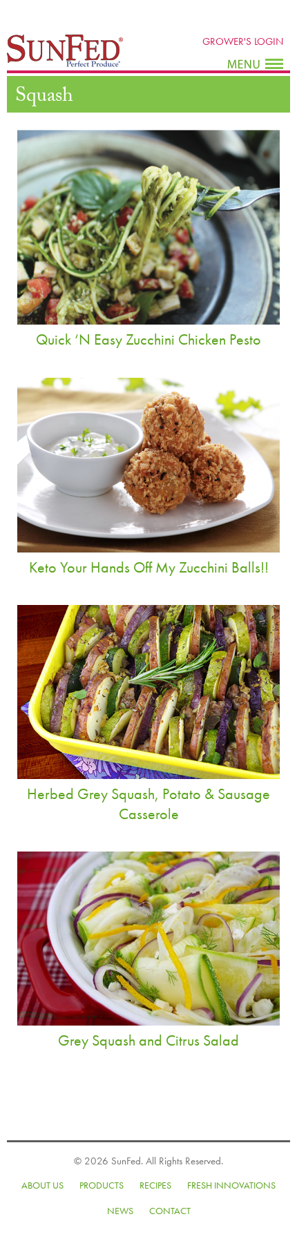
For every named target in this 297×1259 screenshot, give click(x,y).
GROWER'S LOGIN (242, 41)
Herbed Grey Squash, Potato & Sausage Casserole (148, 804)
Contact (170, 1210)
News (120, 1210)
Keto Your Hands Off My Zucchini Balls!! (149, 567)
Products (101, 1185)
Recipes (155, 1185)
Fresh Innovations (231, 1185)
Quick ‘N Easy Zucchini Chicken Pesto (148, 339)
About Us (42, 1185)
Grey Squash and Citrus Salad (148, 1040)
